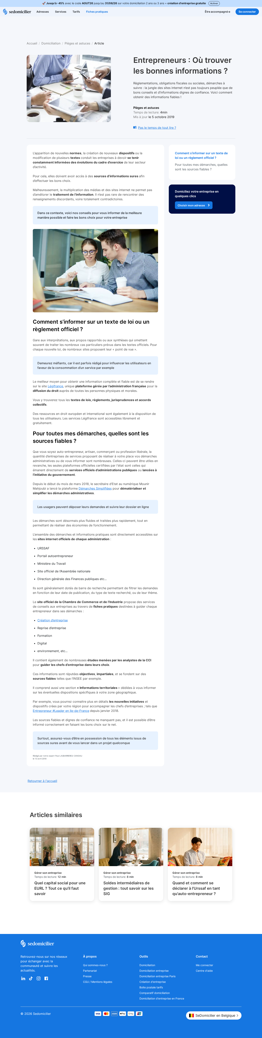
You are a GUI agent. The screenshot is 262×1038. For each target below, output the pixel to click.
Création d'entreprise (152, 981)
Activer (214, 3)
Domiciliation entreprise (154, 970)
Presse (87, 976)
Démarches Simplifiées (95, 488)
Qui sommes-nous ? (95, 965)
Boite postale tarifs (151, 987)
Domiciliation (50, 43)
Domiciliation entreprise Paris (157, 976)
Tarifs (76, 11)
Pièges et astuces (77, 43)
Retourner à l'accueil (42, 781)
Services (60, 11)
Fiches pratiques (97, 11)
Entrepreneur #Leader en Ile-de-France (61, 711)
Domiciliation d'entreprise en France (161, 998)
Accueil (32, 43)
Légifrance (55, 386)
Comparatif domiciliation (154, 993)
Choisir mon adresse (191, 205)
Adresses (42, 11)
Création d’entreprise (52, 620)
